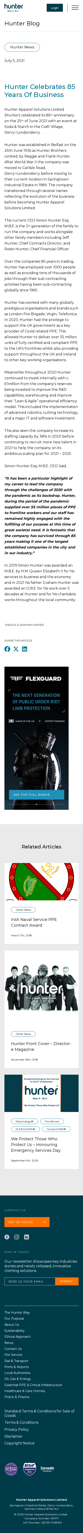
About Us (11, 1325)
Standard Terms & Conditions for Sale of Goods (39, 1413)
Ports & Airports (16, 1367)
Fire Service (52, 1121)
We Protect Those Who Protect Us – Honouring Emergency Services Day (36, 1144)
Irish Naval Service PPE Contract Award (34, 922)
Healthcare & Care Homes (24, 1391)
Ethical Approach (17, 1337)
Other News (23, 909)
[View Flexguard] (36, 745)
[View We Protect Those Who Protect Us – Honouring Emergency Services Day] (41, 1093)
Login (55, 7)
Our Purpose (14, 1319)
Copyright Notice (19, 1443)
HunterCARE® (56, 1129)
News (8, 1343)
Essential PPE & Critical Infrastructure (33, 1385)
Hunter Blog (22, 23)
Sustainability (14, 1331)
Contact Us (13, 1349)
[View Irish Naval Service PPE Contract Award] (41, 881)
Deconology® (24, 1121)
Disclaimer (13, 1436)
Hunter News (22, 47)
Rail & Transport (16, 1361)
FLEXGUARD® (25, 1129)
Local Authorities (17, 1373)
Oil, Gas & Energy (17, 1379)
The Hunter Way (17, 1313)
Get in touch (20, 1222)
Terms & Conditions (21, 1422)
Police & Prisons (16, 1397)
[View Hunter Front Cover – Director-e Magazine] (41, 988)
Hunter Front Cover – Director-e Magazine (41, 1046)
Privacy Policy (16, 1429)
